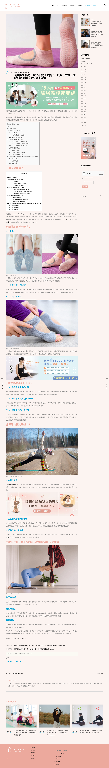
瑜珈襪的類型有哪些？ (15, 130)
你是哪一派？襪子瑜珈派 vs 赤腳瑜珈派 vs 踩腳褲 (23, 156)
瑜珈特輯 (83, 106)
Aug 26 (75, 731)
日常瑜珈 (83, 72)
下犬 (64, 219)
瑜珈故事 (83, 96)
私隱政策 (33, 747)
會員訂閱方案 (57, 756)
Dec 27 (9, 731)
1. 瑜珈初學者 (15, 150)
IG (9, 759)
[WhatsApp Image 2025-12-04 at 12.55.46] (42, 368)
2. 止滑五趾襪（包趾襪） (19, 135)
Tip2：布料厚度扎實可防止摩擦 (20, 143)
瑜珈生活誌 (57, 761)
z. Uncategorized (86, 64)
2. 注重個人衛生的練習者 (19, 152)
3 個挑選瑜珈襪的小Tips (15, 139)
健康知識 (83, 66)
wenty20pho (17, 348)
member (83, 61)
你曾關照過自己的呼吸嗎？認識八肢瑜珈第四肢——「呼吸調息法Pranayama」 (58, 733)
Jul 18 (92, 40)
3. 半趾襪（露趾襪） (17, 137)
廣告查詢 (33, 752)
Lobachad (16, 594)
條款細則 (33, 750)
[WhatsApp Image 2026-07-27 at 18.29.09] (42, 95)
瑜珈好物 (16, 72)
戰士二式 (9, 222)
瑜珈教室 (83, 98)
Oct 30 (42, 731)
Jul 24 (92, 20)
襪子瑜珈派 (15, 159)
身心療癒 (83, 125)
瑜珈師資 (83, 93)
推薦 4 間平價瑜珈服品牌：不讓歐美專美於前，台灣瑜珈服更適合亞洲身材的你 (40, 646)
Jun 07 (9, 72)
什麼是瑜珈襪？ (13, 128)
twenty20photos (18, 476)
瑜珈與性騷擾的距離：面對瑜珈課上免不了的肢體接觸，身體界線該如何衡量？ (25, 733)
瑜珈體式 (83, 117)
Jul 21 (92, 29)
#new (14, 673)
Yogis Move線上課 (59, 753)
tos (20, 348)
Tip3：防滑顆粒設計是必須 (19, 146)
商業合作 (56, 764)
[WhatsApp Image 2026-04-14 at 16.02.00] (42, 504)
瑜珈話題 (26, 72)
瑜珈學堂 (83, 90)
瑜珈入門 (83, 80)
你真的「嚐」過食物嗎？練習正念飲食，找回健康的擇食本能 (96, 23)
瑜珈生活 (83, 109)
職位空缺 (33, 755)
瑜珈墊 (83, 85)
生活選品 (83, 120)
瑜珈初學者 (13, 484)
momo (15, 275)
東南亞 (83, 74)
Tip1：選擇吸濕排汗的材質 (19, 141)
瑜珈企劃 (83, 77)
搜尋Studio (57, 759)
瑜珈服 (22, 72)
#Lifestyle (9, 673)
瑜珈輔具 (83, 114)
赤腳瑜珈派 (15, 161)
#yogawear (19, 673)
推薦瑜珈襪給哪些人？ (15, 148)
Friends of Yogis (86, 58)
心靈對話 (83, 69)
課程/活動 (83, 122)
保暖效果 (11, 537)
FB (7, 759)
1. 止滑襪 (14, 133)
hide (25, 174)
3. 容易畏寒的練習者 (17, 154)
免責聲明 (33, 758)
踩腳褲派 (14, 163)
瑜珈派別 (83, 104)
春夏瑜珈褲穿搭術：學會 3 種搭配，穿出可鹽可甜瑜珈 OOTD (34, 649)
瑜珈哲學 (83, 82)
